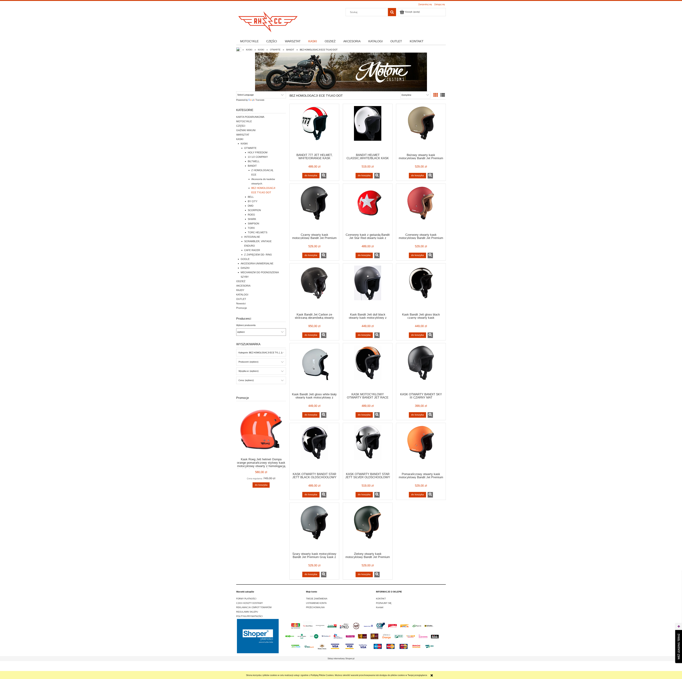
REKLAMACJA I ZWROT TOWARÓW (254, 607)
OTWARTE (250, 148)
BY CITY (252, 201)
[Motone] (341, 72)
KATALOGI (242, 294)
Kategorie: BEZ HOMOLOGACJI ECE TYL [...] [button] (260, 352)
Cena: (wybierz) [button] (246, 380)
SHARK (252, 219)
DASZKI (245, 267)
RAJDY (240, 290)
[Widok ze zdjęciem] (435, 95)
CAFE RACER (252, 250)
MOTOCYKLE (244, 121)
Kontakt (379, 607)
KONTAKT (381, 598)
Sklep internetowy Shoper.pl (341, 658)
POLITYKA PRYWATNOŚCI (249, 616)
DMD (250, 205)
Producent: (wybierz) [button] (248, 362)
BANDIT (252, 165)
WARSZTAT (242, 134)
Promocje (241, 307)
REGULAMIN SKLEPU (247, 612)
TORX (251, 228)
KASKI (239, 139)
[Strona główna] (268, 20)
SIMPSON (253, 223)
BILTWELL (254, 161)
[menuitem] (249, 41)
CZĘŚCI (240, 125)
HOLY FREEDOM (257, 152)
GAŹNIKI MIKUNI (246, 130)
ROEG (251, 214)
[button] (323, 176)
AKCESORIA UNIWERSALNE (257, 263)
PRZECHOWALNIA (315, 607)
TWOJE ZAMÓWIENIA (316, 598)
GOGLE (245, 259)
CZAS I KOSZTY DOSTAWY (249, 603)
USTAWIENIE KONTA (316, 603)
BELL (251, 196)
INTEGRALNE (252, 236)
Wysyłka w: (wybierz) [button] (249, 371)
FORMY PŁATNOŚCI (246, 598)
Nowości (241, 303)
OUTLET (241, 299)
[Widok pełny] (442, 95)
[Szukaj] (392, 12)
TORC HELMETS (257, 232)
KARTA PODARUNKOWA (250, 116)
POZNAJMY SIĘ (383, 603)
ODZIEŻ (240, 281)
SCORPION (254, 210)
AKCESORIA (243, 285)
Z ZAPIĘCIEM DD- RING (258, 254)
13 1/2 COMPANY (258, 156)
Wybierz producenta (246, 325)
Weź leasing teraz (678, 646)
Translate (259, 100)
